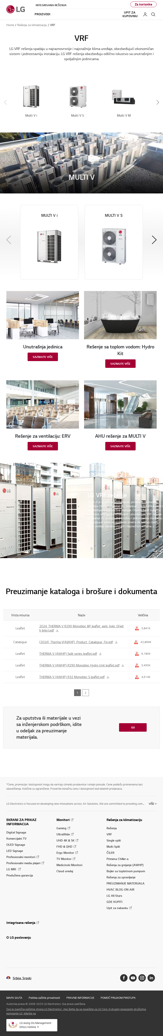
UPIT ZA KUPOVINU (130, 14)
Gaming (61, 828)
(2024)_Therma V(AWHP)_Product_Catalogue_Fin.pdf (76, 642)
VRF (109, 834)
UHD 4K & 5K (65, 840)
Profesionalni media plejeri (23, 863)
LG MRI (11, 869)
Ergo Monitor (65, 853)
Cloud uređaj (64, 871)
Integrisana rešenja (51, 5)
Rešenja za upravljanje (121, 877)
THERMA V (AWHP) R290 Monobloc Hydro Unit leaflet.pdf (79, 665)
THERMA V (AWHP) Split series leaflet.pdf (68, 653)
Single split (114, 840)
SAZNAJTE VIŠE (43, 357)
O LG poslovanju (18, 937)
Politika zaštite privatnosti (44, 998)
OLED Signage (15, 845)
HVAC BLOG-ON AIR (120, 889)
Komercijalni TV (16, 838)
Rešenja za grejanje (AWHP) (125, 865)
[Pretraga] (153, 14)
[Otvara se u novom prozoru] (124, 978)
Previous (8, 240)
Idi (133, 727)
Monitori (63, 820)
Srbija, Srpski (22, 978)
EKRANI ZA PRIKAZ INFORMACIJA (21, 822)
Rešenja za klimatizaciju (124, 820)
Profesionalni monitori (20, 857)
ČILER (110, 853)
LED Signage (14, 851)
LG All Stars (114, 896)
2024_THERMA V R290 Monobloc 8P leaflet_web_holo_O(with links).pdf (81, 628)
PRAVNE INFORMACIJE (80, 998)
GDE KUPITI (114, 902)
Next (154, 240)
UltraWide (63, 834)
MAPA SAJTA (14, 998)
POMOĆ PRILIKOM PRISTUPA (118, 998)
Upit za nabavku (117, 908)
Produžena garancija (19, 875)
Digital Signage (16, 832)
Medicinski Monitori (69, 865)
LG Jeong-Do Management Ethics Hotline (35, 1025)
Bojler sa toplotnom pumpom (126, 871)
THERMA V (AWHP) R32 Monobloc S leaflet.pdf (72, 677)
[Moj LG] (145, 14)
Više (151, 804)
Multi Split (113, 846)
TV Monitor (64, 859)
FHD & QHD (64, 846)
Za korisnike (143, 4)
